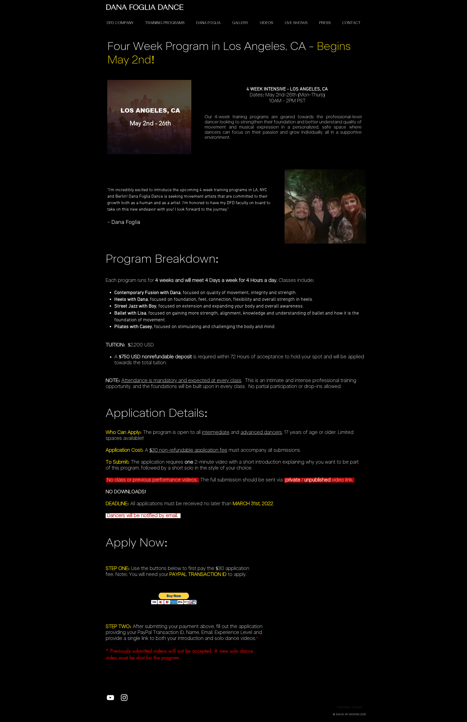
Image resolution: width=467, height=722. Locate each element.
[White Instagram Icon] (124, 697)
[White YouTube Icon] (110, 697)
